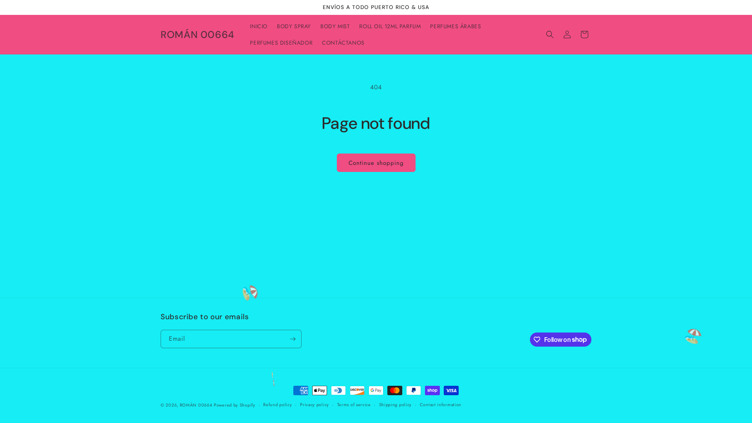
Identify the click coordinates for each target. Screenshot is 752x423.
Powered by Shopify (234, 405)
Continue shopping (376, 163)
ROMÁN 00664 (196, 405)
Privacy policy (314, 404)
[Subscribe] (292, 339)
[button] (550, 34)
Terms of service (354, 404)
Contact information (440, 404)
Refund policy (277, 404)
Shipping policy (395, 404)
